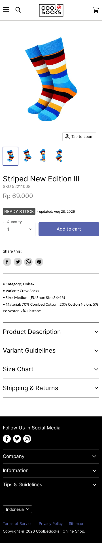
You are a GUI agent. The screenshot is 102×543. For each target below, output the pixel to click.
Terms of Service (18, 523)
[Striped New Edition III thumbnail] (10, 156)
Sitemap (76, 523)
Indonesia (15, 509)
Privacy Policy (51, 523)
